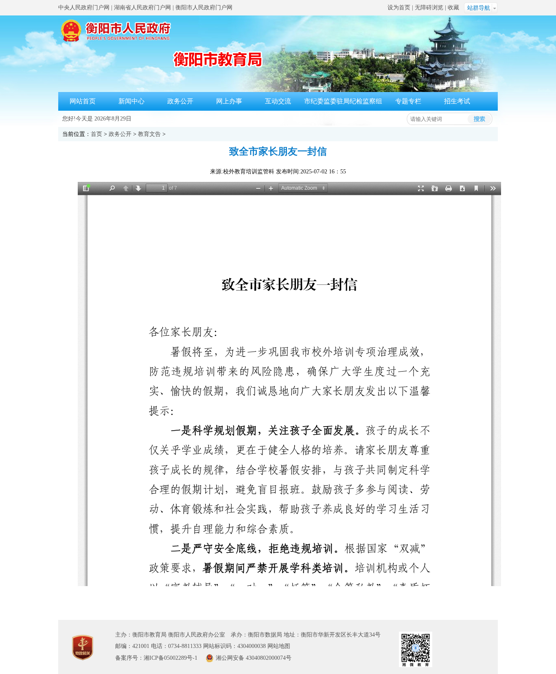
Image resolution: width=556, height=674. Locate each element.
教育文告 (149, 134)
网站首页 (83, 101)
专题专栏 (408, 101)
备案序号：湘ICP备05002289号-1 (156, 658)
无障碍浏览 (429, 7)
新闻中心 (131, 101)
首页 (96, 134)
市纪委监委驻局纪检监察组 (343, 101)
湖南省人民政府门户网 (142, 7)
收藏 (453, 7)
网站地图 (278, 646)
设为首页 (398, 7)
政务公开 (180, 101)
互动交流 (278, 101)
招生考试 (457, 101)
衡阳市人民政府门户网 (203, 7)
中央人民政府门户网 (83, 7)
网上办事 (229, 101)
